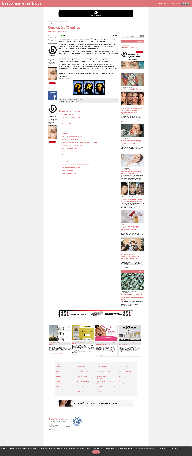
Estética (167, 3)
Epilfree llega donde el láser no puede (105, 355)
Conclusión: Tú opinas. (68, 124)
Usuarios (58, 376)
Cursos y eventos (81, 374)
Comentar (52, 40)
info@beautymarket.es (54, 424)
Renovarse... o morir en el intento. (72, 117)
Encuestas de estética (82, 384)
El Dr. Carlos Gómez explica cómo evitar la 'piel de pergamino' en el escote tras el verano (131, 171)
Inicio (160, 3)
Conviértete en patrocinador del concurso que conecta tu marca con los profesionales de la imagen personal (132, 296)
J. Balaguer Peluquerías (61, 21)
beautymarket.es (122, 366)
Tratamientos (125, 168)
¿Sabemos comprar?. (68, 114)
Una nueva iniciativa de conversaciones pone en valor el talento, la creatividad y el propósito (131, 257)
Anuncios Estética (81, 369)
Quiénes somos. (66, 130)
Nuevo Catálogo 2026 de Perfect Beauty (81, 342)
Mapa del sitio (60, 369)
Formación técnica (81, 376)
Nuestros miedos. (67, 154)
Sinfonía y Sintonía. (67, 161)
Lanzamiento (125, 224)
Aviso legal (51, 429)
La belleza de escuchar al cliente (131, 89)
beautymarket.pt (122, 369)
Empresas (59, 374)
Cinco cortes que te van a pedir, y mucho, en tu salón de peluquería (131, 200)
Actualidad (124, 138)
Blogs (57, 379)
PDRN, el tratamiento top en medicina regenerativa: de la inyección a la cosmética (130, 228)
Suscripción (59, 366)
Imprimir (51, 39)
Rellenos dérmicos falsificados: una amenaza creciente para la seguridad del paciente (131, 142)
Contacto (58, 386)
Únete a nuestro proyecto (55, 353)
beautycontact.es (122, 381)
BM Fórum (51, 21)
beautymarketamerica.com (125, 371)
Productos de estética (82, 381)
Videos (58, 381)
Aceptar (96, 452)
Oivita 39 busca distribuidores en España (58, 343)
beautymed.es (122, 374)
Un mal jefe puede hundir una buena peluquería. (76, 164)
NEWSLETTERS (185, 3)
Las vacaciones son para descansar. (72, 127)
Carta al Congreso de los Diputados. (72, 145)
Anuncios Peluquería (103, 369)
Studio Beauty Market (62, 384)
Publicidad (59, 371)
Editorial (78, 391)
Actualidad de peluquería (104, 379)
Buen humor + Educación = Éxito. (71, 151)
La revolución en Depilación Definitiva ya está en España (106, 343)
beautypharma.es (122, 376)
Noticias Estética (81, 379)
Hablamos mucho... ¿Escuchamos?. (72, 136)
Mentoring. (65, 133)
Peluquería (176, 3)
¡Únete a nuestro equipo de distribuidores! (126, 343)
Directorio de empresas (83, 371)
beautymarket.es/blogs (21, 3)
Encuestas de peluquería (104, 384)
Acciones (140, 41)
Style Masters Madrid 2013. (70, 148)
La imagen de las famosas (129, 107)
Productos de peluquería (104, 381)
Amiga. (64, 158)
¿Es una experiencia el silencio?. (71, 167)
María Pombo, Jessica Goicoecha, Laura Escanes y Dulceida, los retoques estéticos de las (132, 111)
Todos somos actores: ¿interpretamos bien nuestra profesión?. (80, 142)
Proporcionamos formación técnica (128, 355)
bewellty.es (121, 379)
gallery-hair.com (122, 384)
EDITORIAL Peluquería (127, 87)
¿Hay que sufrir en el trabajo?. (70, 139)
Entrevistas (79, 386)
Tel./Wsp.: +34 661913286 (55, 425)
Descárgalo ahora (77, 354)
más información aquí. (173, 448)
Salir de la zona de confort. (70, 173)
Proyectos (124, 253)
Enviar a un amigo (53, 37)
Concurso (138, 271)
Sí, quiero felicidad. (67, 170)
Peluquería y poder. (67, 120)
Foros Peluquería (102, 366)
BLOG (50, 23)
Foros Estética (80, 366)
